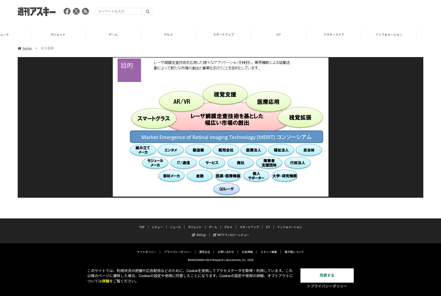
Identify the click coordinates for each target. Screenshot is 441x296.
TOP (413, 34)
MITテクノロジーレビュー (233, 235)
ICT (248, 34)
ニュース (175, 227)
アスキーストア (303, 34)
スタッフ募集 (268, 252)
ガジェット (27, 34)
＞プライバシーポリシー (327, 286)
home (27, 48)
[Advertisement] (339, 12)
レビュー (157, 227)
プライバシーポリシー (178, 252)
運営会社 (204, 252)
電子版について (294, 252)
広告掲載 (247, 252)
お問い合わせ (226, 252)
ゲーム (82, 34)
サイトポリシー (146, 252)
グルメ (137, 34)
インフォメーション (358, 34)
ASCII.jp (201, 235)
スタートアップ (192, 34)
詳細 (105, 281)
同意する (327, 275)
